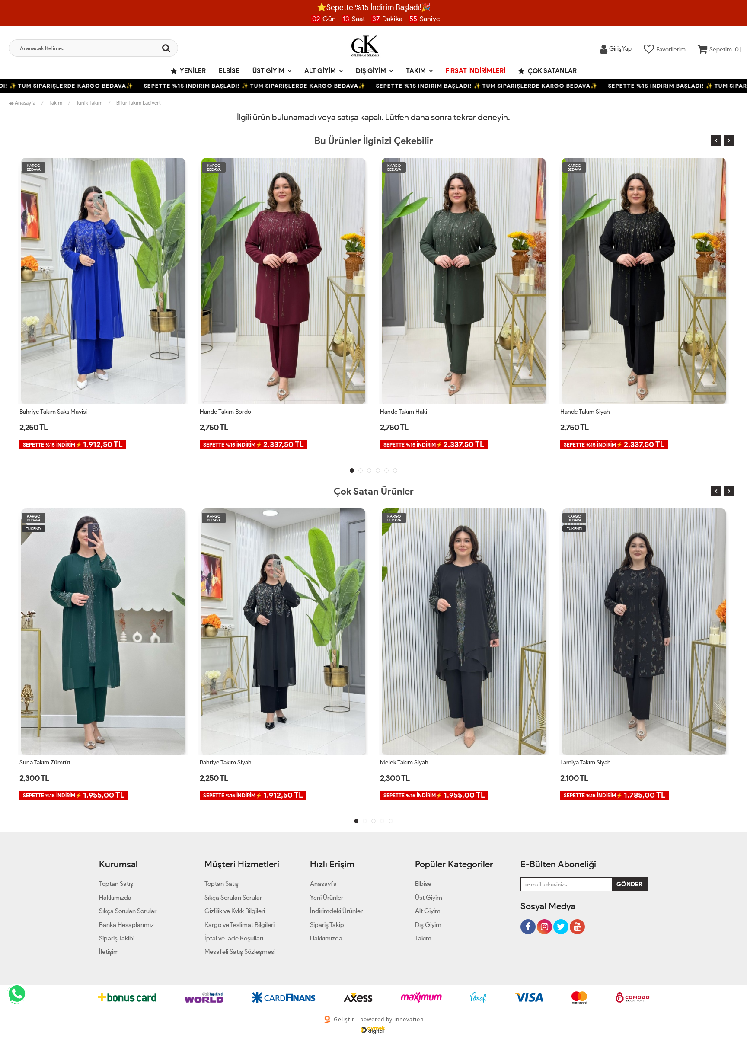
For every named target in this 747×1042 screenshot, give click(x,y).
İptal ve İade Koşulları (233, 938)
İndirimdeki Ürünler (336, 911)
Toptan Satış (116, 884)
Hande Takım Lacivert (588, 412)
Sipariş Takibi (116, 938)
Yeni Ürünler (326, 897)
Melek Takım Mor (582, 762)
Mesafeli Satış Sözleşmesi (239, 952)
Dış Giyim (371, 71)
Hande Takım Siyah (405, 412)
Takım (416, 71)
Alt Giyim (320, 71)
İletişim (109, 952)
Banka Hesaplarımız (126, 925)
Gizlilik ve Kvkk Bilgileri (234, 911)
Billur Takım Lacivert (138, 102)
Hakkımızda (115, 897)
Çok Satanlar (552, 71)
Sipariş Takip (327, 925)
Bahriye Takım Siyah (45, 762)
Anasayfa (24, 102)
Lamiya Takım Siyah (405, 762)
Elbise (229, 71)
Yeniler (192, 71)
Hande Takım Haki (223, 412)
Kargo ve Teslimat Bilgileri (239, 925)
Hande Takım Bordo (45, 412)
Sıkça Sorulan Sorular (127, 911)
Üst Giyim (268, 71)
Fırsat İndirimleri (475, 71)
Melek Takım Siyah (224, 762)
